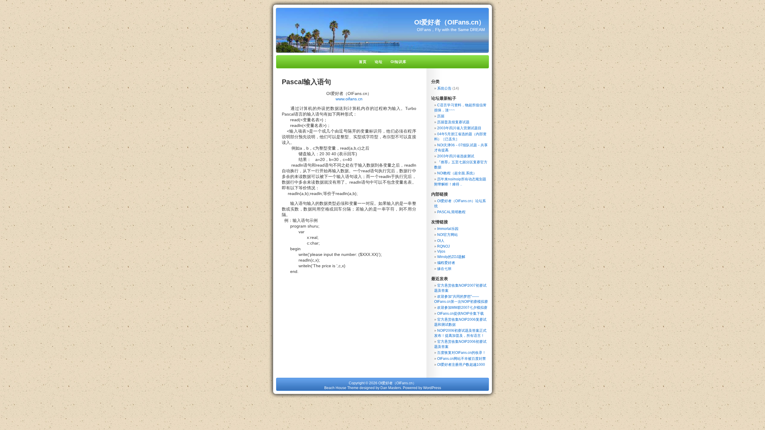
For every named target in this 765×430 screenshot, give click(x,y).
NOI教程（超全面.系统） (457, 173)
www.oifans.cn (349, 98)
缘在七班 (444, 269)
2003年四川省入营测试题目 (459, 128)
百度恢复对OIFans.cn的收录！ (461, 353)
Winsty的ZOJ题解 (451, 257)
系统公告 (444, 88)
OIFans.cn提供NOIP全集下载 (460, 313)
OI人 (440, 241)
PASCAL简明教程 (451, 212)
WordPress (432, 388)
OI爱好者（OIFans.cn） (449, 22)
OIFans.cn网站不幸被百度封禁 (461, 359)
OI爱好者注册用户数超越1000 (461, 365)
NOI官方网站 (447, 235)
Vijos (441, 251)
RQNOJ (443, 246)
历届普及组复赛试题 (453, 122)
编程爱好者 (446, 263)
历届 (440, 116)
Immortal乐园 (447, 229)
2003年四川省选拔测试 (455, 156)
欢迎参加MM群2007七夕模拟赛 (462, 307)
